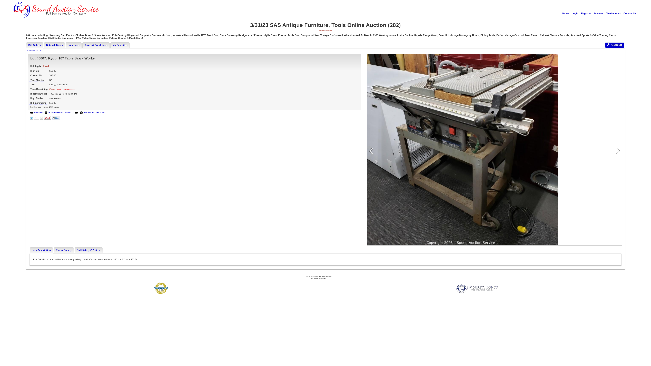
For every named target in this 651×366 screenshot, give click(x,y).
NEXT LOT (69, 113)
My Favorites (120, 45)
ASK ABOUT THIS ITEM (94, 113)
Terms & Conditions (96, 45)
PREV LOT (38, 113)
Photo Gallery (64, 250)
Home (565, 13)
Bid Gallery (34, 45)
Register (586, 13)
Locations (74, 45)
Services (598, 13)
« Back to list (34, 50)
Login (575, 13)
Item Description (41, 250)
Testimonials (613, 13)
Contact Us (630, 13)
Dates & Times (54, 45)
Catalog (616, 44)
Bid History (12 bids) (89, 250)
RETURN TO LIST (55, 113)
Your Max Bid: (37, 80)
